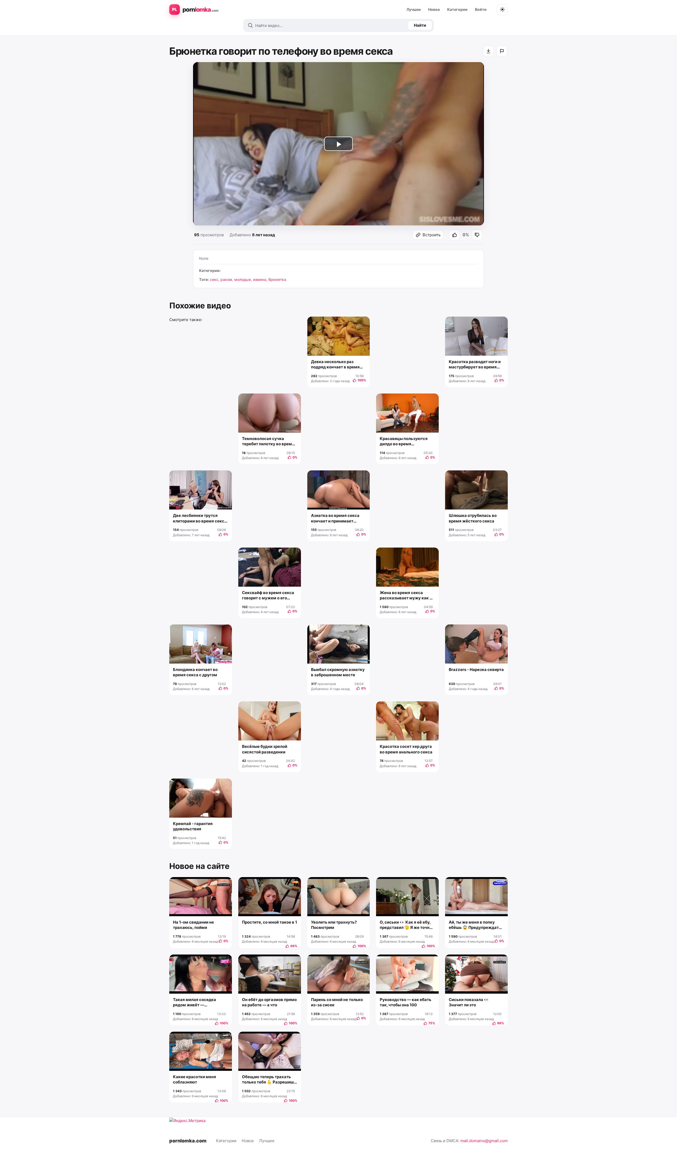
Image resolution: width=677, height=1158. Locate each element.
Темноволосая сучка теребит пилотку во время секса (268, 441)
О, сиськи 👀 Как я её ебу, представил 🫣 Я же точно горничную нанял (406, 925)
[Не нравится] (477, 235)
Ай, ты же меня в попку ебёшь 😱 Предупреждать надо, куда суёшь (475, 925)
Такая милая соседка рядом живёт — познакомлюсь (194, 1002)
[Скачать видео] (488, 51)
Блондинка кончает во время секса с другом (195, 672)
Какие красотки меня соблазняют (194, 1079)
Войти (481, 9)
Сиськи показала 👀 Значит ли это (469, 1002)
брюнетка (277, 279)
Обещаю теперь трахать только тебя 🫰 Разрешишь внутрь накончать (269, 1079)
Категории (457, 9)
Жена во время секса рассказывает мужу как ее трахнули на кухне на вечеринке (407, 595)
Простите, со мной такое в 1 (269, 922)
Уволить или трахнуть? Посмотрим (334, 925)
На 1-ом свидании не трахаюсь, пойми (193, 925)
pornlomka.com (188, 1140)
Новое (434, 9)
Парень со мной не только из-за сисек (337, 1002)
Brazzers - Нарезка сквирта (476, 669)
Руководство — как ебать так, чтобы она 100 (405, 1002)
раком (226, 279)
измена (259, 279)
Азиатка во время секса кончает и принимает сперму (335, 518)
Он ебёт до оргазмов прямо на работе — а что (269, 1002)
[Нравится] (454, 235)
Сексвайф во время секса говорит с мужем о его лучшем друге (268, 595)
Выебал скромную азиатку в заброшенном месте (338, 672)
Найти (420, 25)
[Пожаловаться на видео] (502, 51)
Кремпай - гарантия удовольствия (193, 826)
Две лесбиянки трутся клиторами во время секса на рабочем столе (200, 518)
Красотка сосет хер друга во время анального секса (406, 749)
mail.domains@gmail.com (484, 1140)
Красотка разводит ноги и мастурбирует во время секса (475, 364)
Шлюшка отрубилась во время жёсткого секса (473, 518)
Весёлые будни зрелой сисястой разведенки (264, 749)
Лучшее (413, 9)
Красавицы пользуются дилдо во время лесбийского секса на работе (404, 441)
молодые (242, 279)
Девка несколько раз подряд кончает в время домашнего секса (335, 364)
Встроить (432, 234)
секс (214, 279)
